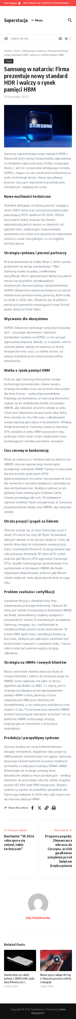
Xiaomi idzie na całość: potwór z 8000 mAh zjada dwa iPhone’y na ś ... (19, 978)
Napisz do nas (19, 38)
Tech (16, 50)
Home (7, 50)
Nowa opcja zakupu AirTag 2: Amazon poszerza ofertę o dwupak (55, 978)
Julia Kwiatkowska (38, 918)
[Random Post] (60, 38)
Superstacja (16, 20)
